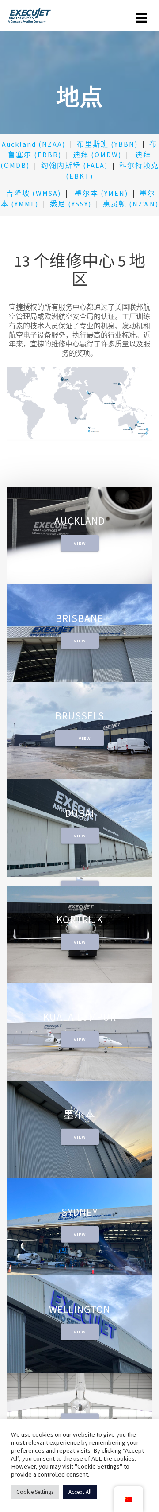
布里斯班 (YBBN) (107, 144)
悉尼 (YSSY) (70, 203)
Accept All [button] (79, 1492)
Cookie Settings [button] (34, 1492)
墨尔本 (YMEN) (101, 193)
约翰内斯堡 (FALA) (74, 165)
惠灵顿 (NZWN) (131, 203)
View (85, 738)
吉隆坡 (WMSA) (32, 193)
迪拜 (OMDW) (97, 154)
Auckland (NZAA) (33, 144)
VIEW (80, 543)
